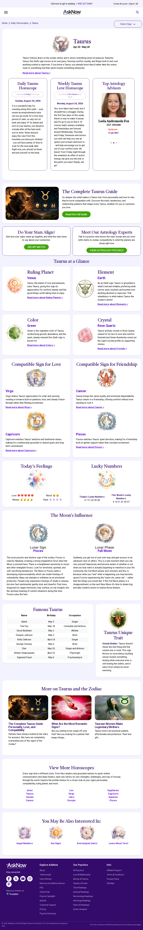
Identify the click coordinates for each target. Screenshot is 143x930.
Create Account (120, 4)
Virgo (71, 793)
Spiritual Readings (81, 892)
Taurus (30, 793)
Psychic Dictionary (48, 913)
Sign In (132, 4)
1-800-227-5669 (84, 3)
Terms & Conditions (115, 875)
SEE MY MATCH (36, 246)
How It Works (46, 879)
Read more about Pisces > (90, 447)
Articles (43, 900)
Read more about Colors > (41, 345)
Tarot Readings (80, 888)
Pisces (113, 800)
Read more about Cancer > (90, 407)
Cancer (30, 800)
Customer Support (48, 905)
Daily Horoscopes (19, 23)
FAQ (41, 888)
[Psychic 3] (116, 142)
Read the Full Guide (76, 214)
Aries (30, 790)
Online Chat (45, 892)
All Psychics (78, 870)
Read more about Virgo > (19, 407)
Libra (71, 797)
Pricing (43, 909)
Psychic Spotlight (47, 896)
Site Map (110, 883)
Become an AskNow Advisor (52, 883)
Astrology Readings (81, 900)
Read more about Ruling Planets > (45, 297)
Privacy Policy (113, 879)
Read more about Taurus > (37, 73)
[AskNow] (72, 12)
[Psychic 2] (113, 142)
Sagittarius (113, 790)
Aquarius (113, 797)
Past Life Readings (81, 905)
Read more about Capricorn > (21, 450)
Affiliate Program (114, 870)
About (42, 870)
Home (5, 23)
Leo (71, 790)
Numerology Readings (83, 896)
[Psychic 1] (111, 142)
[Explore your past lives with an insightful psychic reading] (16, 867)
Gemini (29, 797)
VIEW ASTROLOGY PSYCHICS (106, 250)
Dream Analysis (80, 909)
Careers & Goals (80, 883)
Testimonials (45, 875)
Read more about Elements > (113, 304)
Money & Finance (80, 879)
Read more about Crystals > (112, 348)
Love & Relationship (81, 875)
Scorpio (71, 800)
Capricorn (113, 793)
